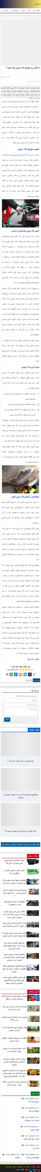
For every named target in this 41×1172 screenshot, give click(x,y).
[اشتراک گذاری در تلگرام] (25, 674)
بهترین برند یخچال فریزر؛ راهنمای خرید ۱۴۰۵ (14, 1018)
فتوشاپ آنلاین (20, 1169)
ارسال (7, 719)
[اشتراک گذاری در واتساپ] (11, 674)
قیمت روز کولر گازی (31, 1138)
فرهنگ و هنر (34, 1111)
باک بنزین (29, 680)
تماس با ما (27, 1167)
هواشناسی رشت (32, 1157)
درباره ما (33, 1167)
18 (3, 77)
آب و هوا (28, 1169)
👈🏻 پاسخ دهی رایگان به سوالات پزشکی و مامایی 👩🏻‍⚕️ (20, 844)
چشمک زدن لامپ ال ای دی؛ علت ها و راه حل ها (14, 1008)
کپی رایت (8, 1167)
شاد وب (36, 1148)
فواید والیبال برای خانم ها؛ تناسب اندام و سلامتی (14, 1029)
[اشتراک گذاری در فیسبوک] (16, 674)
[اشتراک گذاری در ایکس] (30, 674)
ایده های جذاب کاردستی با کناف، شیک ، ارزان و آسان (14, 1083)
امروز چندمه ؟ (33, 1101)
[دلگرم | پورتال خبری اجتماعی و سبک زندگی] (38, 4)
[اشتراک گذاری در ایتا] (20, 674)
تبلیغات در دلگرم (17, 1167)
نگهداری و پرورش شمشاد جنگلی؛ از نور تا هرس (14, 1039)
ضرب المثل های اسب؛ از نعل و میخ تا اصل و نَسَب (14, 1050)
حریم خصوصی (36, 1169)
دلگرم (17, 1157)
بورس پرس (34, 1129)
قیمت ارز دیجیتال (32, 1120)
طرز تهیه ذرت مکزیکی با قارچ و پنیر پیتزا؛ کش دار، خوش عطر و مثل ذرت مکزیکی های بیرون (14, 1073)
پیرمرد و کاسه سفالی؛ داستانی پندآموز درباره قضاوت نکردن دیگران (14, 1061)
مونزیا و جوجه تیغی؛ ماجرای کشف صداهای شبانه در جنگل (14, 997)
